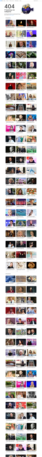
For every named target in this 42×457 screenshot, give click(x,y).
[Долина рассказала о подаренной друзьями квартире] (10, 214)
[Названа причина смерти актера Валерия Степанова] (31, 204)
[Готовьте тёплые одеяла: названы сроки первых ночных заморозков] (21, 67)
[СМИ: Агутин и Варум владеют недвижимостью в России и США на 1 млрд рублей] (10, 365)
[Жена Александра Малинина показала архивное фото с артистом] (31, 130)
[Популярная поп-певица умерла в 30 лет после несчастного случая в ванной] (21, 25)
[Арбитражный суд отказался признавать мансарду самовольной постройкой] (10, 204)
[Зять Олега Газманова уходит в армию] (10, 277)
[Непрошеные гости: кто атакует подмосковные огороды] (10, 407)
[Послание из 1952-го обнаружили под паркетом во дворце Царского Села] (21, 344)
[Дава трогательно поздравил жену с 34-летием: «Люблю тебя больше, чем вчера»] (31, 214)
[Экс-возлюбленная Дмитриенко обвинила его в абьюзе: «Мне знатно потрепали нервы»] (21, 386)
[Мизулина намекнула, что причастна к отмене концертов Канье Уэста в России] (31, 449)
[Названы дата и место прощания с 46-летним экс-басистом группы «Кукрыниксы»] (10, 344)
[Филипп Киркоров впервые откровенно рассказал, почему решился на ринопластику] (10, 183)
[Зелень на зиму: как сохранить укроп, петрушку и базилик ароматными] (10, 449)
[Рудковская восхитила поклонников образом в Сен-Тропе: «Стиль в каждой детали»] (31, 256)
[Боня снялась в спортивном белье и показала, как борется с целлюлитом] (10, 330)
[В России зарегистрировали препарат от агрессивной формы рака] (31, 172)
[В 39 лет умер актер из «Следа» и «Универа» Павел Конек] (10, 396)
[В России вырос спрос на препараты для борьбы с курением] (31, 375)
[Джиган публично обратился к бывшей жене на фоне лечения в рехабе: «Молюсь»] (21, 119)
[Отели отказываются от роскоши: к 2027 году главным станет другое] (21, 225)
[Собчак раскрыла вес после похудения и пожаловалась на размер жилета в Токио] (10, 235)
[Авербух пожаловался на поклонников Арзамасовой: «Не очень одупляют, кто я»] (31, 396)
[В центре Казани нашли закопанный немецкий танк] (10, 98)
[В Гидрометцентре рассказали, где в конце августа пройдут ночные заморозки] (31, 309)
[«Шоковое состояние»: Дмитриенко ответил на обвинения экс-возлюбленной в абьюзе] (21, 130)
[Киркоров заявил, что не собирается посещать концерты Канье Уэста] (10, 140)
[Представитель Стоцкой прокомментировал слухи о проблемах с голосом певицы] (31, 119)
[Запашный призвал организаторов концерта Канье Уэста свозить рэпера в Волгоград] (10, 225)
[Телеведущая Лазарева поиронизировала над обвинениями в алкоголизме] (31, 235)
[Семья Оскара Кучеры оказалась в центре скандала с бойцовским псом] (10, 161)
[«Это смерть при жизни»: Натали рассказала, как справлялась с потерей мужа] (21, 109)
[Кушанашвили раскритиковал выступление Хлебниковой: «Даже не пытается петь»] (21, 407)
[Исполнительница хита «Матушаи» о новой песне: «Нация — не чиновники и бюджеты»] (21, 77)
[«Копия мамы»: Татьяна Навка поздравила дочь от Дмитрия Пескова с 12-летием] (31, 354)
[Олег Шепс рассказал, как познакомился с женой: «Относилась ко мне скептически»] (21, 256)
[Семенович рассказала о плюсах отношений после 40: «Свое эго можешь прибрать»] (10, 267)
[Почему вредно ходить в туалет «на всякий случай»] (10, 256)
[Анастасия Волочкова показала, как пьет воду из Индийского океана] (10, 193)
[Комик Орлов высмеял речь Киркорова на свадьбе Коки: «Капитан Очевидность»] (21, 246)
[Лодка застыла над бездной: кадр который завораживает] (31, 151)
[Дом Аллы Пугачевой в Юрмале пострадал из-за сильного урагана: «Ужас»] (21, 235)
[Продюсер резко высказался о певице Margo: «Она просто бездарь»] (21, 319)
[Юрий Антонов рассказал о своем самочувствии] (10, 56)
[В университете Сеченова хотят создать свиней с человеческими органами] (21, 56)
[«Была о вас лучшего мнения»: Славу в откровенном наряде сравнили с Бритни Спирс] (10, 130)
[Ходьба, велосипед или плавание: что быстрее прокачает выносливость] (10, 298)
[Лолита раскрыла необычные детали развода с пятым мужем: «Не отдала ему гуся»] (10, 88)
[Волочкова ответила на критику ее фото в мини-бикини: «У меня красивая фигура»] (10, 354)
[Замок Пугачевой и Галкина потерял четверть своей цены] (10, 151)
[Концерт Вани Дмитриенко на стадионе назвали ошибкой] (31, 344)
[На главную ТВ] (2, 1)
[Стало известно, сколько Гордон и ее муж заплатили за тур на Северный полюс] (10, 386)
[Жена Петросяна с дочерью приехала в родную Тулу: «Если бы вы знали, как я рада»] (10, 46)
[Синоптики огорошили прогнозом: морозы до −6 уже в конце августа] (31, 109)
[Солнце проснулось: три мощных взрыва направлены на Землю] (31, 267)
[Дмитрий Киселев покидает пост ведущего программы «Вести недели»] (21, 46)
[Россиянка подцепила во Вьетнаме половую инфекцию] (21, 35)
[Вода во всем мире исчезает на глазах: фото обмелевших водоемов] (10, 319)
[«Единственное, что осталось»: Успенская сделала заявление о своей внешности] (10, 25)
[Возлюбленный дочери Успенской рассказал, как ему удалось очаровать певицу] (31, 417)
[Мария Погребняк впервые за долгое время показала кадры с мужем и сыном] (31, 277)
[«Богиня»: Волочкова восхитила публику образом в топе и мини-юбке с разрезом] (31, 140)
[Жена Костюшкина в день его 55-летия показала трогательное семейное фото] (31, 407)
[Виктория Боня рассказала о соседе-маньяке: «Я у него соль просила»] (31, 246)
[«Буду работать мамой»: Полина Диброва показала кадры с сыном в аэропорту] (21, 193)
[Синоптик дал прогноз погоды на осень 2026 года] (21, 365)
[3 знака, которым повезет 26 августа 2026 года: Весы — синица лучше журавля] (10, 172)
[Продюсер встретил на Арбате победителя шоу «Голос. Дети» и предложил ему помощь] (10, 375)
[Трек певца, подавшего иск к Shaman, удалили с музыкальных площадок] (31, 35)
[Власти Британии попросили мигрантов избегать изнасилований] (31, 88)
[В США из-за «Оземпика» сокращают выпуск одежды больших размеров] (21, 140)
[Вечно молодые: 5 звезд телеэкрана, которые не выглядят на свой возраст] (31, 67)
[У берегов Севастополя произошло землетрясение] (21, 214)
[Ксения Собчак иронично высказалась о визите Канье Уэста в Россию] (31, 225)
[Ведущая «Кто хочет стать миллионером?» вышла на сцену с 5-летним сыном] (21, 277)
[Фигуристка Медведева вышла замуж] (21, 375)
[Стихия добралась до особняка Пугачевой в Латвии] (31, 46)
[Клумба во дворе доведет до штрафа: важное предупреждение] (31, 77)
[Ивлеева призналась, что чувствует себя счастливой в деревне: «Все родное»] (10, 119)
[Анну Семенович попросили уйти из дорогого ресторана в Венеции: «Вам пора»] (31, 25)
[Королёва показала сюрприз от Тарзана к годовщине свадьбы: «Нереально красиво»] (10, 77)
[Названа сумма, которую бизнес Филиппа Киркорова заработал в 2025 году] (21, 309)
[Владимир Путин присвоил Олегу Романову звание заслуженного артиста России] (21, 172)
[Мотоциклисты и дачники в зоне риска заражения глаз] (21, 396)
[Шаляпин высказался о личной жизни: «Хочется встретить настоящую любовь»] (21, 88)
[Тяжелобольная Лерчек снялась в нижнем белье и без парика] (31, 288)
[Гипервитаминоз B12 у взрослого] (31, 183)
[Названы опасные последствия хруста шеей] (10, 309)
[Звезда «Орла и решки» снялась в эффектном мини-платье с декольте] (31, 319)
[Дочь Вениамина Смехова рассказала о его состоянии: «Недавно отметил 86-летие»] (31, 386)
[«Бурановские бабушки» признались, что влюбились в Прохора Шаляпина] (21, 204)
